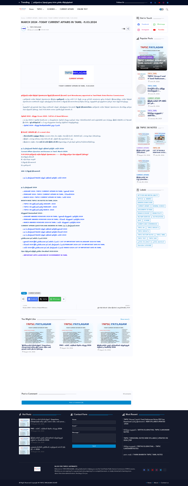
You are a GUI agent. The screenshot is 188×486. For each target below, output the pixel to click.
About (156, 483)
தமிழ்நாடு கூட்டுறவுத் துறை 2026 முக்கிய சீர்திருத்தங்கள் (53, 2)
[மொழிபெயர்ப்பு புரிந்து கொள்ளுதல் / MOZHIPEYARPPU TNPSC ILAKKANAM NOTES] (141, 89)
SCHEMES (51, 9)
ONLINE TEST (82, 9)
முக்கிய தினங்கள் (158, 242)
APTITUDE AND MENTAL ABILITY (148, 195)
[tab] (31, 9)
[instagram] (163, 2)
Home (31, 9)
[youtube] (159, 2)
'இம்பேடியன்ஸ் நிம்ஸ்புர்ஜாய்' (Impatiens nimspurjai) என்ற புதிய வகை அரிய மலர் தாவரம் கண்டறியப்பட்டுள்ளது (36, 347)
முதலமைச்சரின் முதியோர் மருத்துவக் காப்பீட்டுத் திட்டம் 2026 (48, 448)
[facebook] (151, 2)
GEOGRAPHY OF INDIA (145, 209)
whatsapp (161, 24)
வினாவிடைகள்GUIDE (144, 245)
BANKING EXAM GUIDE (145, 202)
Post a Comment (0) (76, 402)
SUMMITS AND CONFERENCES (147, 224)
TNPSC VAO (153, 238)
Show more (124, 319)
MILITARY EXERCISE (144, 217)
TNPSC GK (141, 227)
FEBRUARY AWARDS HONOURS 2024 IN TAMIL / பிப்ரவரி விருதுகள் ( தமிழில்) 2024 (54, 219)
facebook (145, 24)
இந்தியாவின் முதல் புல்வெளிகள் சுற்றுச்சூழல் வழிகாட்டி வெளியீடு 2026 (113, 346)
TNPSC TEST (142, 238)
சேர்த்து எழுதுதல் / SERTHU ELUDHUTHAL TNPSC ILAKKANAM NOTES (157, 114)
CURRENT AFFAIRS (67, 9)
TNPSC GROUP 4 (143, 231)
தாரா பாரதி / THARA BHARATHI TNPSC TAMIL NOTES (143, 455)
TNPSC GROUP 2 (153, 227)
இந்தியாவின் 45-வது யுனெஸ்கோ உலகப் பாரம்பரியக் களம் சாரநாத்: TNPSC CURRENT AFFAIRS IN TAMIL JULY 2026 (143, 178)
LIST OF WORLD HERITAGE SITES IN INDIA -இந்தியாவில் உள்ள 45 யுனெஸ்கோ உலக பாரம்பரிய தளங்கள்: (159, 151)
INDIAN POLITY (157, 213)
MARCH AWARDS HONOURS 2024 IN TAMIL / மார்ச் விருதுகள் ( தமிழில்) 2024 (52, 222)
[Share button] (64, 299)
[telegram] (167, 2)
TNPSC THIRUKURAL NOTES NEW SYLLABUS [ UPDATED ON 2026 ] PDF (146, 439)
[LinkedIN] (164, 469)
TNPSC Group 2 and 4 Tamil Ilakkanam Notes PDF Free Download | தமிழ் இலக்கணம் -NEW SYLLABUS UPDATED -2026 (156, 77)
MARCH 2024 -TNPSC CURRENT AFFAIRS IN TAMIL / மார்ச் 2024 (47, 197)
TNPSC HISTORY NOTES (146, 235)
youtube (161, 30)
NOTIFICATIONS (158, 217)
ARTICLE (140, 199)
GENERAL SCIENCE (158, 206)
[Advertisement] (76, 65)
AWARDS (148, 199)
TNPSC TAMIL (160, 235)
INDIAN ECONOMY (143, 213)
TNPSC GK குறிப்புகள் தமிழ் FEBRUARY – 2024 (40, 207)
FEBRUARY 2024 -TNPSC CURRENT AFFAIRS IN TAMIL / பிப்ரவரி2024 (49, 194)
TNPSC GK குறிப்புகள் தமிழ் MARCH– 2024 (39, 210)
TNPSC (39, 9)
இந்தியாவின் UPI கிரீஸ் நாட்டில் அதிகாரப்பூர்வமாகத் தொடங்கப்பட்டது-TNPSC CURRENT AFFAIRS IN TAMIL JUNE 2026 (157, 102)
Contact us (165, 483)
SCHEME (146, 220)
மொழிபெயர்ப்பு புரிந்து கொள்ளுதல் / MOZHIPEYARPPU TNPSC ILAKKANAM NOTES (156, 90)
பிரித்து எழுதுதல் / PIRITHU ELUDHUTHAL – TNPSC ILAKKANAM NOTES (142, 448)
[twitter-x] (155, 2)
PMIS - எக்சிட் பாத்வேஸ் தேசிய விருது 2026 (75, 345)
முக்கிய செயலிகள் (144, 242)
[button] (161, 9)
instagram (145, 30)
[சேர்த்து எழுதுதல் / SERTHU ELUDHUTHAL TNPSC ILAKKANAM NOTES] (141, 114)
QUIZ (139, 220)
